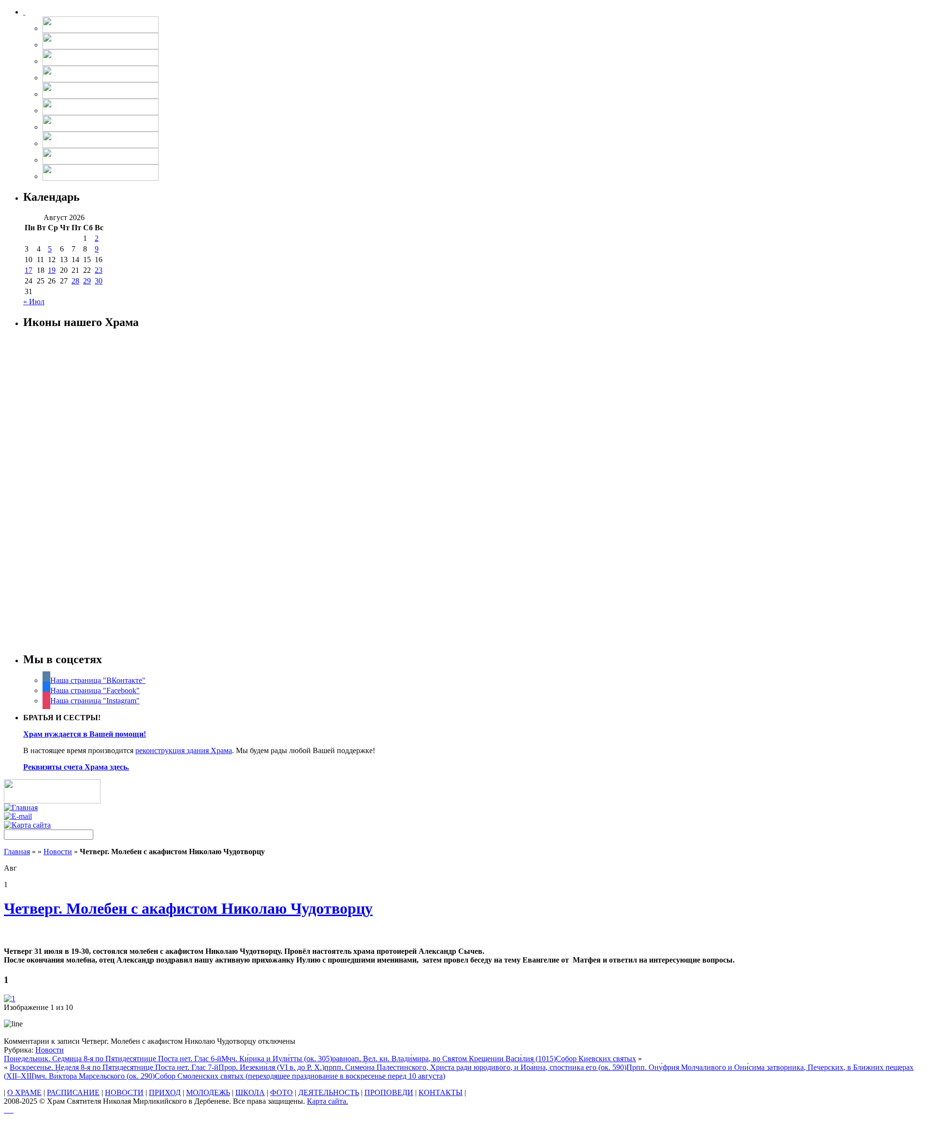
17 (28, 270)
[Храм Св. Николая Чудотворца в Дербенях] (24, 12)
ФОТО (281, 1092)
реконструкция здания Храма (183, 750)
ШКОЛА (250, 1092)
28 (75, 281)
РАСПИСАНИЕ (73, 1092)
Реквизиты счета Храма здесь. (76, 767)
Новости (58, 851)
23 (98, 270)
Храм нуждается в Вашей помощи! (84, 734)
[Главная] (21, 807)
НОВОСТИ (124, 1092)
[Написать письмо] (18, 816)
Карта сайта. (327, 1101)
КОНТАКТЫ (441, 1092)
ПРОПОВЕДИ (388, 1092)
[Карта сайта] (27, 825)
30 (98, 281)
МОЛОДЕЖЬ (208, 1092)
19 (52, 270)
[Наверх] (9, 1110)
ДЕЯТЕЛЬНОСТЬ (328, 1092)
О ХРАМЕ (24, 1092)
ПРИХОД (165, 1092)
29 (87, 281)
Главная (17, 851)
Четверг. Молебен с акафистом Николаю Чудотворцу (188, 908)
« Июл (33, 301)
